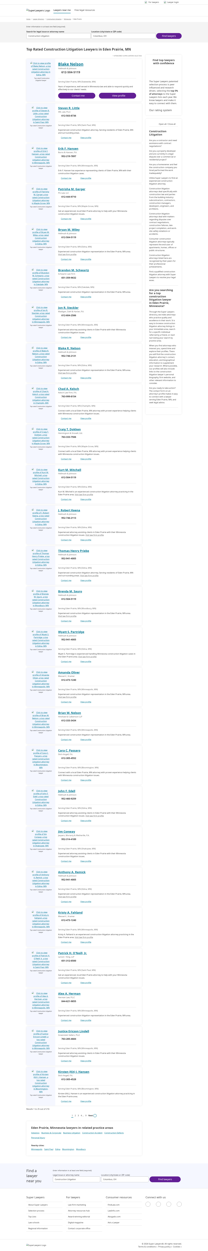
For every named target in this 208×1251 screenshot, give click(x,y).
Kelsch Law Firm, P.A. (67, 393)
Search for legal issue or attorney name (45, 31)
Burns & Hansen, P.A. (67, 152)
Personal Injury (38, 1137)
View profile (118, 95)
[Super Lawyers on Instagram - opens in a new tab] (158, 1204)
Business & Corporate (51, 1133)
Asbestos (35, 1133)
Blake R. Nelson (69, 348)
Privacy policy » (165, 1246)
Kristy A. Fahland (70, 912)
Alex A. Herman (69, 993)
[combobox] (58, 36)
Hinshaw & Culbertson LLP (70, 717)
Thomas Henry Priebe (73, 551)
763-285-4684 (68, 1038)
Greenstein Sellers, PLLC (69, 1035)
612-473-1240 (68, 680)
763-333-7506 (68, 437)
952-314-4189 (68, 839)
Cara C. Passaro (69, 750)
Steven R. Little (69, 108)
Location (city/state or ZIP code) (106, 31)
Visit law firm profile (67, 254)
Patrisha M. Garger (71, 189)
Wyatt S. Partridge (71, 632)
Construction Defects (114, 1133)
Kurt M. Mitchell (69, 470)
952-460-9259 (68, 798)
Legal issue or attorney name (66, 1175)
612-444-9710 (68, 196)
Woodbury (81, 1149)
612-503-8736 (68, 115)
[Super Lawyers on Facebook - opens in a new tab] (148, 1204)
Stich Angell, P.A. (65, 754)
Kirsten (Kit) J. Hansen (73, 1072)
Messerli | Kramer (66, 676)
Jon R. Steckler (68, 308)
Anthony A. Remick (72, 872)
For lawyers (73, 1197)
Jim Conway (66, 831)
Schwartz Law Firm (66, 274)
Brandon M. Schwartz (73, 270)
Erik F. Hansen (68, 148)
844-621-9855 (68, 1001)
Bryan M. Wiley (69, 230)
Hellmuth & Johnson (67, 68)
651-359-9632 (68, 277)
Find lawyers (169, 36)
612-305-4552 (68, 758)
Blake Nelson (70, 64)
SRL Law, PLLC (64, 112)
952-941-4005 (68, 558)
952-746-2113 (68, 518)
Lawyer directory (38, 19)
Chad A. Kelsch (68, 389)
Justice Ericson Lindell (73, 1031)
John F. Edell (66, 791)
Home (28, 19)
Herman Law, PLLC (66, 997)
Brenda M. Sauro (70, 591)
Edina (57, 1149)
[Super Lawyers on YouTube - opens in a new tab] (168, 1204)
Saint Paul (48, 1149)
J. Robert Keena (69, 510)
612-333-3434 (68, 720)
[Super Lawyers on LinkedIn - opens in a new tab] (179, 1204)
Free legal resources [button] (85, 10)
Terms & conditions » (147, 1246)
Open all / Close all (167, 124)
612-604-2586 (68, 315)
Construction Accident (92, 1133)
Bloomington (68, 1149)
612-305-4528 (68, 1079)
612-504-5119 (70, 72)
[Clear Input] (87, 36)
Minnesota (67, 19)
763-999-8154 (68, 396)
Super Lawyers (35, 1197)
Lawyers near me (62, 9)
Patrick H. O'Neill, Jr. (72, 953)
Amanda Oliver (69, 672)
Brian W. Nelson (69, 713)
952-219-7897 (68, 156)
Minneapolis (36, 1149)
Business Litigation (71, 1133)
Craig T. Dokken (69, 429)
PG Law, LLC (63, 193)
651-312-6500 (68, 960)
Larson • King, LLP (66, 957)
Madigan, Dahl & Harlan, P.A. (71, 311)
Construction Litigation (54, 19)
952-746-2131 (68, 355)
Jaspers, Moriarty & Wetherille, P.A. (73, 835)
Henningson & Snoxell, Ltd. (70, 433)
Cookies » (177, 1246)
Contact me (78, 95)
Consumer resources (119, 1197)
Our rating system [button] (160, 110)
